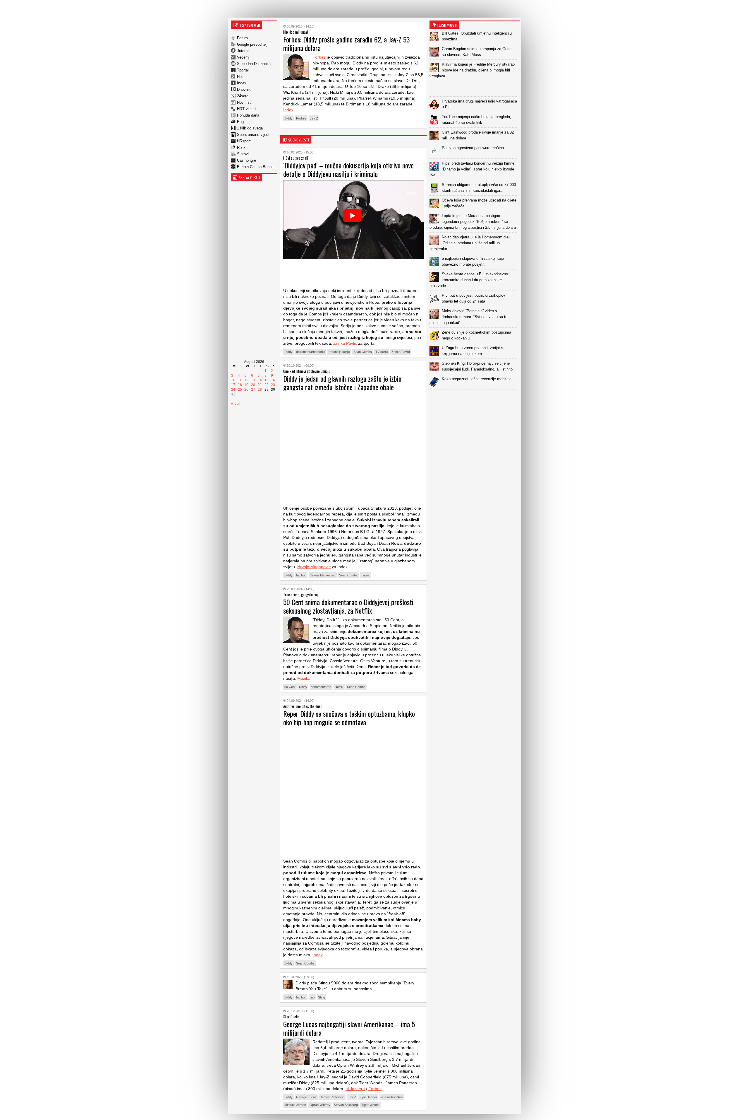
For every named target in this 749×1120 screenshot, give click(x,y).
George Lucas (306, 1097)
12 (246, 380)
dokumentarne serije (310, 352)
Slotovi (243, 154)
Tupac (365, 575)
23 (273, 385)
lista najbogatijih (392, 1097)
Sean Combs (362, 352)
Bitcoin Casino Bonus (255, 167)
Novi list (244, 102)
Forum (242, 38)
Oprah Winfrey (320, 1105)
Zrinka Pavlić (345, 343)
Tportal (243, 70)
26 (246, 389)
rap (312, 997)
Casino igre (246, 160)
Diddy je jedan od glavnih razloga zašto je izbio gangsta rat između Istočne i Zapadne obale (342, 382)
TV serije (381, 352)
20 (253, 385)
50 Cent (290, 687)
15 (266, 380)
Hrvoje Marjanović (314, 566)
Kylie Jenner (368, 1097)
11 (240, 380)
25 (240, 389)
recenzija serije (339, 352)
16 (273, 380)
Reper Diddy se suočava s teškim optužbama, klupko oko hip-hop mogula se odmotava (349, 717)
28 (260, 389)
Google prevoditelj (252, 44)
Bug (240, 121)
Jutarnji (243, 51)
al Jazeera (355, 1088)
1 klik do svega (250, 128)
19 (246, 385)
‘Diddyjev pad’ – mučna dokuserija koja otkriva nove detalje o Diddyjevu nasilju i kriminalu (348, 169)
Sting (321, 997)
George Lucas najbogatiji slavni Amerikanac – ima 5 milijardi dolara (349, 1028)
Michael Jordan (295, 1105)
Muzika (303, 678)
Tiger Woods (370, 1105)
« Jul (235, 403)
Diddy (288, 118)
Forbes (319, 57)
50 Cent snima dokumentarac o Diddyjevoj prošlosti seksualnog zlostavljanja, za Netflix (348, 606)
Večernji (243, 57)
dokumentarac (321, 687)
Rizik (241, 147)
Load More (475, 399)
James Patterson (332, 1097)
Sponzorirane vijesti (253, 134)
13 (253, 380)
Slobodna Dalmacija (254, 64)
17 (233, 385)
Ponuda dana (248, 115)
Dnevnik (244, 89)
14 (260, 380)
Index (241, 83)
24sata (242, 96)
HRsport (244, 141)
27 (253, 389)
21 (260, 385)
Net (240, 76)
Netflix (339, 687)
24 (233, 389)
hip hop (301, 575)
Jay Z (314, 118)
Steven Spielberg (346, 1105)
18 (240, 385)
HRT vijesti (246, 109)
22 (266, 385)
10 (233, 380)
